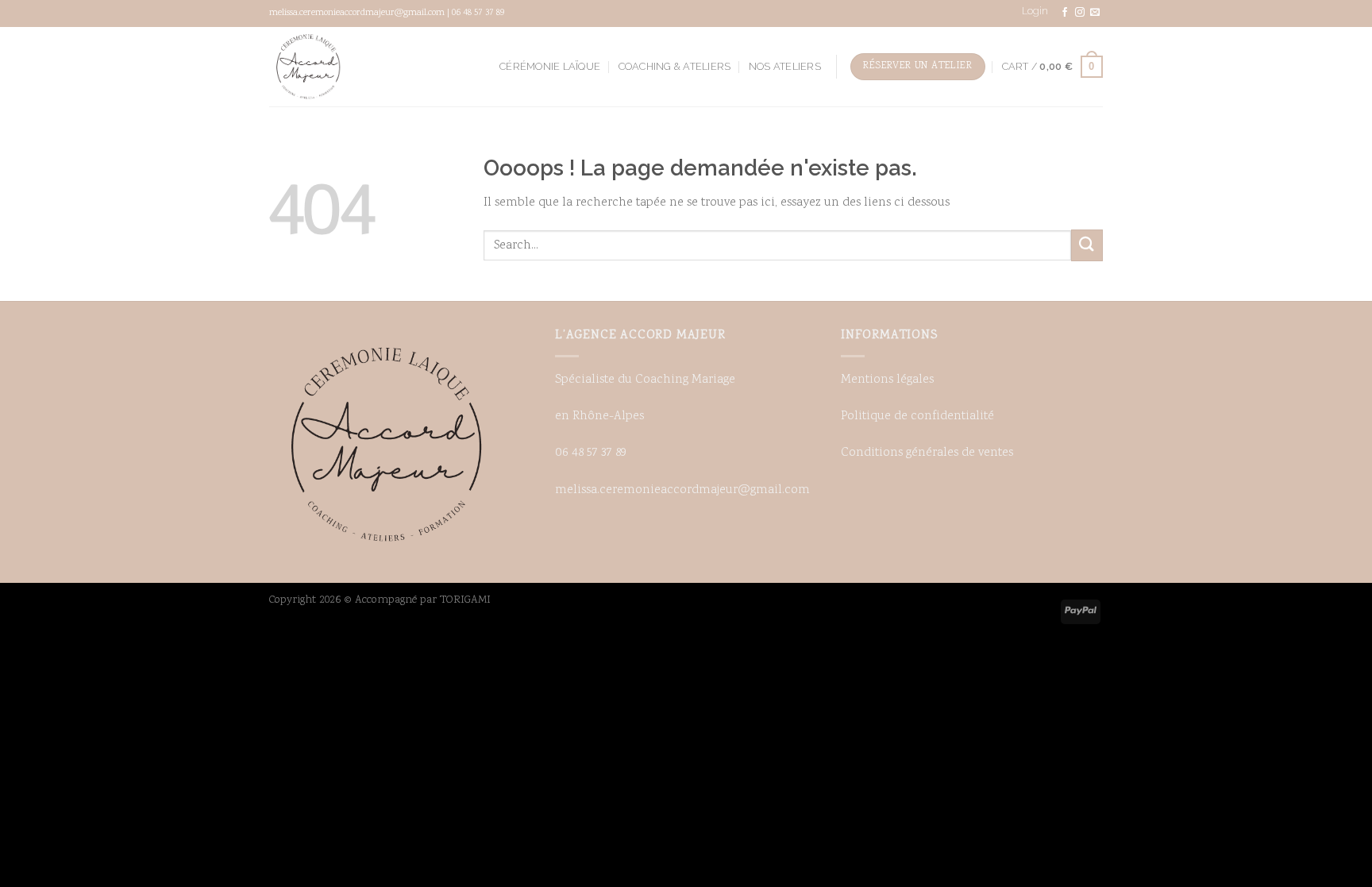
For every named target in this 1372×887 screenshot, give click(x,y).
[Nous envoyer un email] (1095, 12)
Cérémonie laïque (549, 66)
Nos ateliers (785, 66)
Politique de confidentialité (917, 416)
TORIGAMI (465, 600)
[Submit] (1087, 244)
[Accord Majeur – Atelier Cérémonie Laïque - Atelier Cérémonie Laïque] (309, 66)
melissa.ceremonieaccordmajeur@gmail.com (682, 490)
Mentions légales (887, 380)
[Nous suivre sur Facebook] (1064, 12)
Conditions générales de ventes (927, 453)
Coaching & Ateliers (675, 66)
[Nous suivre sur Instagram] (1080, 12)
